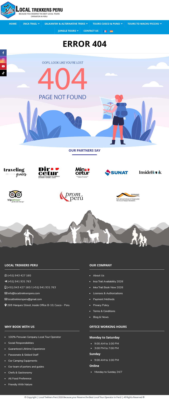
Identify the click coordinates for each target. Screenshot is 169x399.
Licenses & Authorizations (108, 293)
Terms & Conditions (104, 311)
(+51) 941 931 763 (19, 281)
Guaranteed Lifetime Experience (26, 349)
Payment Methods (104, 299)
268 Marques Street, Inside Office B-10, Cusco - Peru (38, 305)
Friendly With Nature (20, 384)
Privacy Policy (101, 305)
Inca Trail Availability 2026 (108, 281)
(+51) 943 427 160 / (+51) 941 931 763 (31, 287)
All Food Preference (20, 378)
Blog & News (101, 317)
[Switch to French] (105, 31)
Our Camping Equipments (22, 361)
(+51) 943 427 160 (19, 275)
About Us (98, 275)
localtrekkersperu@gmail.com (25, 299)
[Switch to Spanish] (111, 31)
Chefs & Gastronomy (20, 372)
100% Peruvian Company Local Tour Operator (34, 337)
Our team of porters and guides (26, 367)
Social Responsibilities (21, 343)
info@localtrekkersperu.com (24, 293)
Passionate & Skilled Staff (23, 355)
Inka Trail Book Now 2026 (108, 287)
